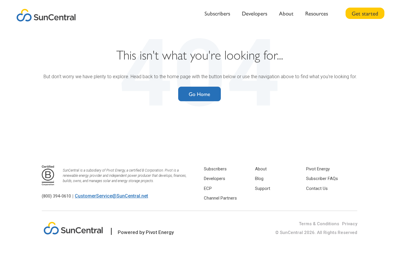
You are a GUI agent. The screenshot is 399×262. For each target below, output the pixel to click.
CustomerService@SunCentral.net (111, 196)
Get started (365, 13)
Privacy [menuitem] (349, 223)
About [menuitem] (286, 13)
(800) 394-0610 (56, 196)
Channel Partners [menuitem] (220, 198)
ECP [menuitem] (208, 188)
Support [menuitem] (262, 188)
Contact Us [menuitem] (317, 188)
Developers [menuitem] (254, 13)
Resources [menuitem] (316, 13)
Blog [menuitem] (259, 178)
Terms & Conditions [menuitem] (319, 223)
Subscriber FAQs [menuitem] (322, 178)
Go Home (199, 93)
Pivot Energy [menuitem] (318, 169)
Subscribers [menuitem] (217, 13)
